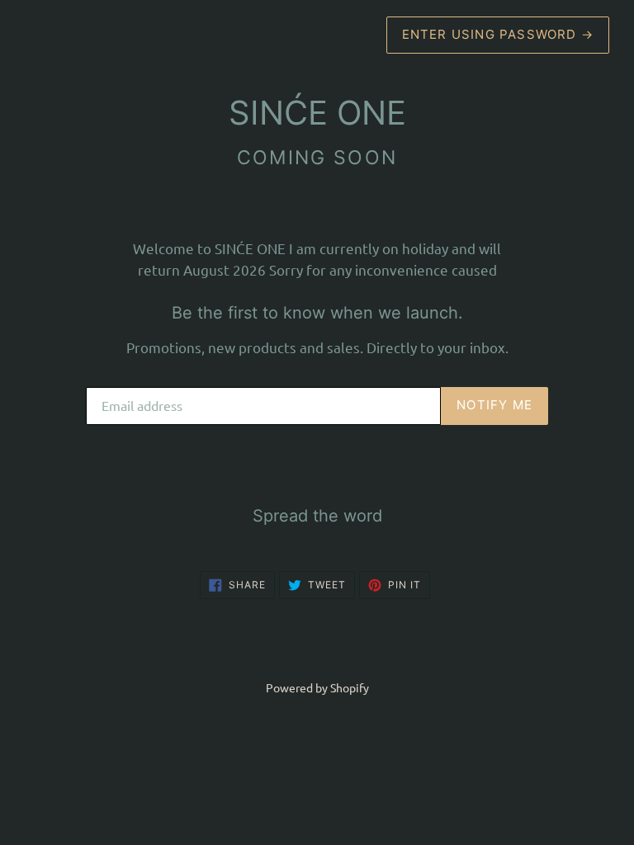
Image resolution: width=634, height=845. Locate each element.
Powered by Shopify (317, 687)
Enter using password (498, 34)
